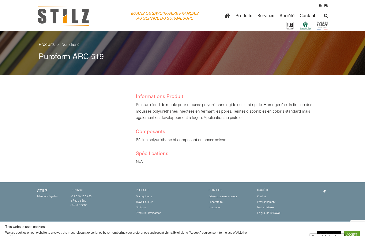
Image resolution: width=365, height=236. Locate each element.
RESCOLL (320, 226)
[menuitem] (227, 15)
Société (287, 15)
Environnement (266, 202)
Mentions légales (47, 196)
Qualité (261, 196)
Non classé (70, 44)
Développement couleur (223, 196)
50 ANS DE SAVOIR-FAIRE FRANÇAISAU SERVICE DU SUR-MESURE (165, 15)
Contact (307, 15)
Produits (244, 15)
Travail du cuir (144, 202)
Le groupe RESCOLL (269, 213)
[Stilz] (63, 16)
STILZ (42, 191)
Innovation (215, 207)
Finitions (141, 207)
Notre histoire (265, 207)
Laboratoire (216, 202)
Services (265, 15)
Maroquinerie (144, 196)
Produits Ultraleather (148, 213)
